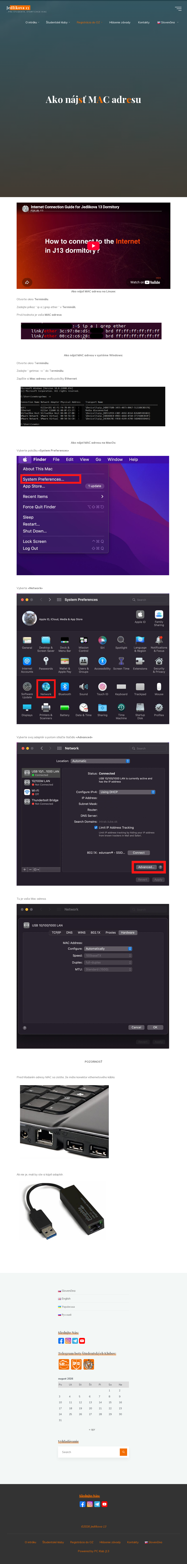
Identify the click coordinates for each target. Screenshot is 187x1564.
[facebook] (61, 1340)
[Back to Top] (173, 1550)
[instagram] (68, 1340)
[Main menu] (178, 9)
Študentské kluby (53, 1542)
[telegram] (75, 1340)
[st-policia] (76, 1364)
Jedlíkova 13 (18, 7)
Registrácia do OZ (81, 1542)
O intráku (30, 1542)
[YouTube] (82, 1340)
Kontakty (133, 1542)
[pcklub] (89, 1364)
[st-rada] (64, 1364)
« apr (92, 1429)
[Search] (123, 1452)
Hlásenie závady (110, 1542)
